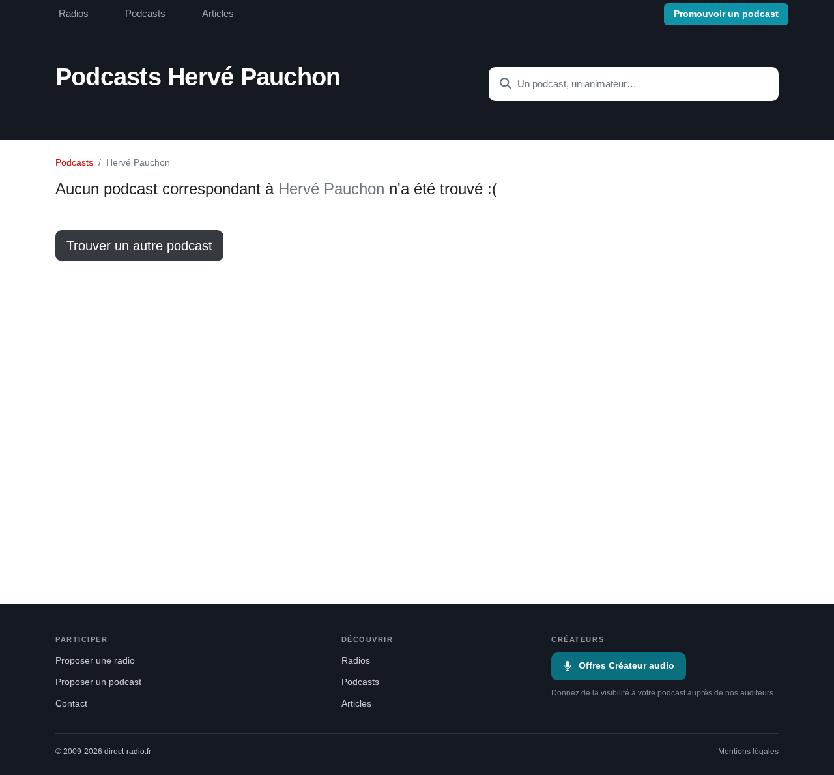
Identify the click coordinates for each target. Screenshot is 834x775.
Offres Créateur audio (626, 666)
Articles (218, 13)
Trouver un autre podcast (139, 246)
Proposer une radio (95, 660)
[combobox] (634, 84)
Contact (71, 704)
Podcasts (145, 13)
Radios (74, 13)
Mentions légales (748, 751)
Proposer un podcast (98, 682)
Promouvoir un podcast (726, 14)
